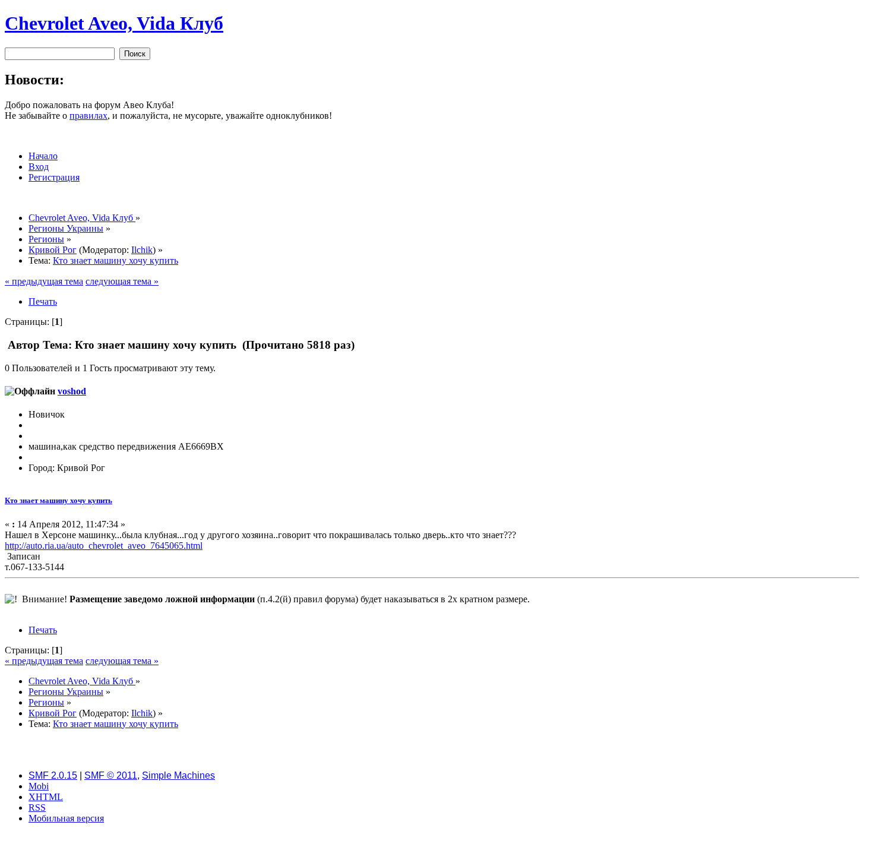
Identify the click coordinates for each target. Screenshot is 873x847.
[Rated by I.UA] (436, 839)
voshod (72, 391)
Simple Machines (178, 775)
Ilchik (142, 250)
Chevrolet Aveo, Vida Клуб (114, 23)
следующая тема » (122, 281)
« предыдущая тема (44, 281)
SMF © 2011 (110, 775)
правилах (88, 115)
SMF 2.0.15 (53, 775)
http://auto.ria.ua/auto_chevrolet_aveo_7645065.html (104, 546)
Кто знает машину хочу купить (58, 500)
